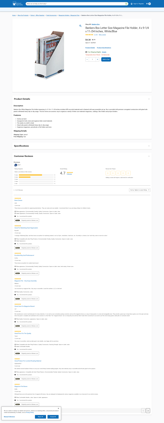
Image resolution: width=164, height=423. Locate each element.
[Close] (58, 408)
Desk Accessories (51, 15)
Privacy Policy (30, 412)
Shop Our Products (23, 15)
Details (104, 52)
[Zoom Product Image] (80, 25)
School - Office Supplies (37, 15)
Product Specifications (104, 47)
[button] (137, 4)
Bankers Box (96, 24)
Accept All (53, 416)
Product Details (90, 47)
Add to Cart (106, 59)
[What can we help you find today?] (126, 3)
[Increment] (97, 59)
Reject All (40, 416)
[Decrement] (87, 59)
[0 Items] (147, 4)
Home (14, 15)
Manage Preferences (9, 416)
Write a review (102, 34)
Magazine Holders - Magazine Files (69, 15)
